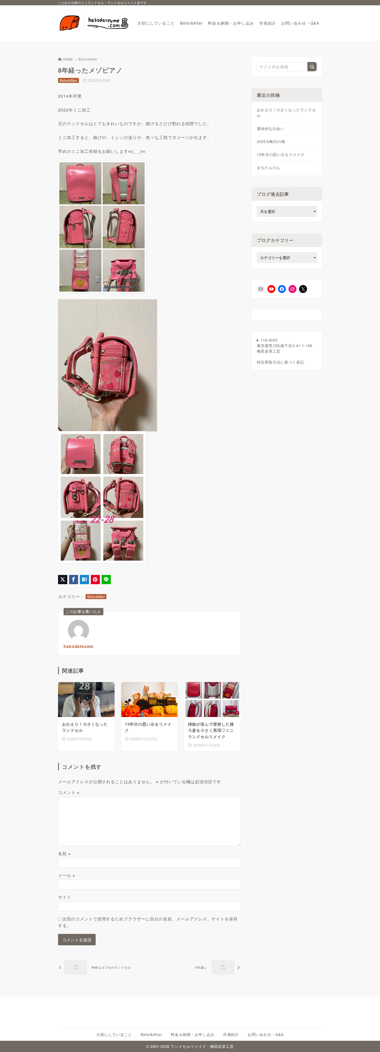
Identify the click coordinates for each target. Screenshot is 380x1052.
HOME (68, 59)
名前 (64, 853)
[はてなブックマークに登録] (84, 579)
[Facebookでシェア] (73, 579)
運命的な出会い (271, 128)
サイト (64, 897)
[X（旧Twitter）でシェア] (62, 579)
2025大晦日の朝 (271, 141)
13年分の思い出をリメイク (281, 154)
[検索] (312, 66)
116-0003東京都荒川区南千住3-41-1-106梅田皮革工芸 (284, 351)
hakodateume (78, 646)
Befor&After (88, 59)
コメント (69, 792)
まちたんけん (269, 167)
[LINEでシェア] (106, 579)
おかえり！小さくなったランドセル (286, 112)
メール (66, 875)
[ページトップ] (370, 1042)
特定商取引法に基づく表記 (280, 362)
